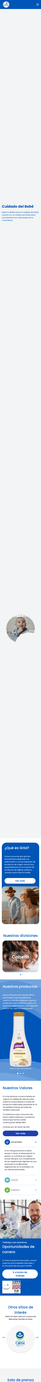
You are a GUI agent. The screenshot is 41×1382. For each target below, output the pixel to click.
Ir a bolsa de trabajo (20, 1274)
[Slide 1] (17, 835)
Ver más (20, 880)
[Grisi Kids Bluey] (23, 1073)
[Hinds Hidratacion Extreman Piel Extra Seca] (17, 1073)
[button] (20, 974)
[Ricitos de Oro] (20, 1073)
